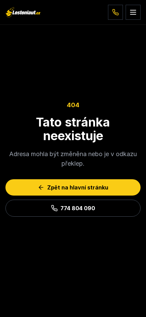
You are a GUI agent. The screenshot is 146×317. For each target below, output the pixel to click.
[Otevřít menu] (133, 12)
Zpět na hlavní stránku (77, 187)
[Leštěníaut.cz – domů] (23, 12)
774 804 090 (77, 208)
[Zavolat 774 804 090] (115, 12)
